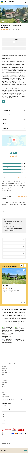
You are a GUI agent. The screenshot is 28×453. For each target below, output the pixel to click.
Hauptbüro (4, 382)
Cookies (3, 441)
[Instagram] (3, 409)
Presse (3, 386)
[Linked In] (10, 409)
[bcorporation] (3, 434)
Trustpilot (4, 355)
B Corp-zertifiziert (6, 380)
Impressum (4, 436)
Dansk (3, 423)
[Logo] (7, 2)
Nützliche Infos (5, 394)
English (3, 414)
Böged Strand (7, 286)
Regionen (4, 370)
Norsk (3, 419)
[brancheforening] (7, 431)
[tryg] (21, 431)
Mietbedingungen (6, 443)
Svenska (3, 421)
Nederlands (4, 417)
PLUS (3, 384)
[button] (8, 332)
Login (3, 392)
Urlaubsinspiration (6, 372)
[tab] (9, 283)
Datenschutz (4, 439)
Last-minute (4, 368)
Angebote (4, 366)
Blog (3, 374)
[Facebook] (7, 409)
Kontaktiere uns (5, 406)
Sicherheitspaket (5, 396)
